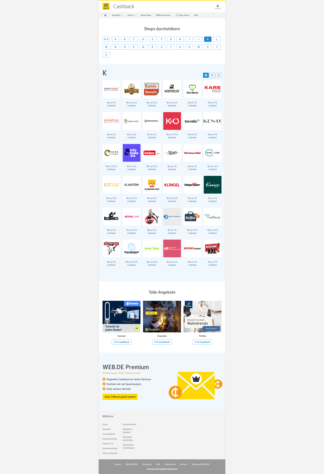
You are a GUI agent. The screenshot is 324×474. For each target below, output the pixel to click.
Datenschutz (170, 464)
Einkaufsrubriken (110, 438)
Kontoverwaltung (110, 448)
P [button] (134, 47)
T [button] (171, 47)
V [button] (189, 47)
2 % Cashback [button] (121, 342)
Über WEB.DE (132, 464)
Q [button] (143, 47)
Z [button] (106, 54)
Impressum (147, 464)
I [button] (189, 39)
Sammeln (106, 429)
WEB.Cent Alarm (163, 15)
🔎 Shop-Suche (182, 15)
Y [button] (217, 47)
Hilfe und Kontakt (110, 453)
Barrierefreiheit (129, 424)
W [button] (198, 47)
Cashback (106, 6)
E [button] (152, 39)
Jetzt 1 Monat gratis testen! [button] (120, 396)
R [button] (152, 47)
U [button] (180, 47)
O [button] (125, 47)
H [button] (180, 39)
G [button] (171, 39)
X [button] (208, 47)
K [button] (208, 39)
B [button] (124, 39)
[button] (206, 75)
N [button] (115, 47)
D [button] (143, 39)
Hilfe (196, 15)
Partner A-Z (108, 443)
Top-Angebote (109, 434)
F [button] (161, 39)
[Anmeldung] (218, 6)
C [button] (134, 39)
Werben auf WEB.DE (200, 464)
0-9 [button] (106, 39)
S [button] (161, 47)
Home (105, 424)
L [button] (217, 39)
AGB (158, 464)
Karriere (183, 464)
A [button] (115, 39)
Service (118, 464)
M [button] (106, 47)
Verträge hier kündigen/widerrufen (162, 469)
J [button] (198, 39)
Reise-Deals (146, 15)
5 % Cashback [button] (202, 342)
